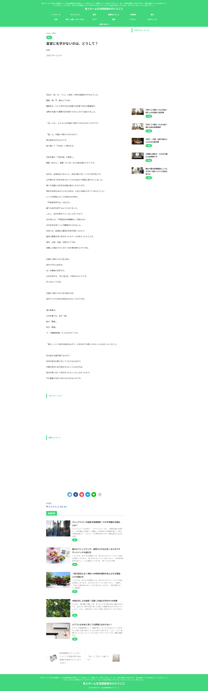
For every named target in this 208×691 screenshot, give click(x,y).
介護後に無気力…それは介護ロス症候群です (156, 155)
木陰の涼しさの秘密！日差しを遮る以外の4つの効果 (94, 600)
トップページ (56, 14)
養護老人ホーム (113, 14)
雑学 (152, 14)
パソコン (133, 19)
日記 (55, 19)
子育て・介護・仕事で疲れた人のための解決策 (156, 140)
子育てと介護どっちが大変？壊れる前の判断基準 (156, 125)
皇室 (61, 506)
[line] (93, 494)
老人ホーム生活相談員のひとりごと (104, 8)
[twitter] (69, 494)
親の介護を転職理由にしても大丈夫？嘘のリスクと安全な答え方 (156, 171)
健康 (113, 19)
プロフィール (152, 19)
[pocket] (81, 494)
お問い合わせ (104, 24)
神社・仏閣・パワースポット (75, 20)
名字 (52, 506)
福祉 (94, 14)
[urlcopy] (99, 494)
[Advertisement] (84, 74)
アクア (94, 19)
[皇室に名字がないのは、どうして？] (87, 494)
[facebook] (75, 494)
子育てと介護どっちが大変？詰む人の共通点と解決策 (156, 111)
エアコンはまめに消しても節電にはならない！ (92, 624)
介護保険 (133, 14)
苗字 (65, 506)
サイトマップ (75, 14)
